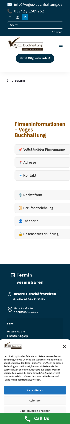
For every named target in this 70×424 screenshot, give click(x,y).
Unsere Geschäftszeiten (34, 293)
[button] (64, 346)
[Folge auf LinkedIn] (25, 17)
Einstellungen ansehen (35, 410)
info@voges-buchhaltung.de (35, 4)
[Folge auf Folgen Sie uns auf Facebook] (10, 17)
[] (10, 303)
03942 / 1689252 (25, 11)
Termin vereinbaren (30, 278)
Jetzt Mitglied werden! (35, 58)
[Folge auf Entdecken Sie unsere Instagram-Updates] (18, 17)
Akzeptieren (35, 390)
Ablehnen (35, 400)
